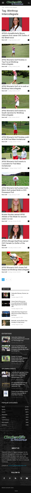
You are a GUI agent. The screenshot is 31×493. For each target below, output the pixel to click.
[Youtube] (26, 478)
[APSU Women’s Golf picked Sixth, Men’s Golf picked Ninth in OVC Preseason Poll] (15, 179)
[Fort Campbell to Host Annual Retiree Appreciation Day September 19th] (6, 385)
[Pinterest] (9, 478)
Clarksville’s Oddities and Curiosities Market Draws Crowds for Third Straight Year (20, 338)
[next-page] (10, 279)
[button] (29, 3)
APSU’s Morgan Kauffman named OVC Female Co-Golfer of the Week (15, 243)
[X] (21, 478)
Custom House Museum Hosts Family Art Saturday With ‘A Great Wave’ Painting (19, 393)
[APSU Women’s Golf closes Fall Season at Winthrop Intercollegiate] (15, 258)
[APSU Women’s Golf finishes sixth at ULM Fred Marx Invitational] (15, 128)
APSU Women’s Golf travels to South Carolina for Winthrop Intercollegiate (14, 113)
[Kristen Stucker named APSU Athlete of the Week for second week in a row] (15, 205)
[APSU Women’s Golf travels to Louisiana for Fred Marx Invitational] (15, 152)
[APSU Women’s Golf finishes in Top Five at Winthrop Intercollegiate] (15, 51)
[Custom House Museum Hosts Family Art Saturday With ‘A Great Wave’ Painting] (6, 393)
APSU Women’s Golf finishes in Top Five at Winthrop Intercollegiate (14, 62)
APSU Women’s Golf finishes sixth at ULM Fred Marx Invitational (15, 138)
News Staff (4, 40)
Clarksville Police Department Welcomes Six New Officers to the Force (19, 313)
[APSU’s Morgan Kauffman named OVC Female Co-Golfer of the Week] (15, 232)
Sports (3, 30)
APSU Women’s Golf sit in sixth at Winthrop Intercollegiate (15, 87)
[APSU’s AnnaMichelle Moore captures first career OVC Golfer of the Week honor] (15, 24)
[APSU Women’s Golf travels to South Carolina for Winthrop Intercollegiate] (15, 102)
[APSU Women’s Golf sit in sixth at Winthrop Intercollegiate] (15, 77)
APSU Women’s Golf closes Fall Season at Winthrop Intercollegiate (15, 268)
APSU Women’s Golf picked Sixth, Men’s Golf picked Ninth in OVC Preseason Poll (15, 190)
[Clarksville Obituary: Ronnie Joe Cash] (6, 295)
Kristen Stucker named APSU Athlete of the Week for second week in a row (14, 216)
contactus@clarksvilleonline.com (17, 465)
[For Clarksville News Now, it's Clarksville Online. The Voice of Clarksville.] (15, 438)
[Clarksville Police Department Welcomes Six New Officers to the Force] (6, 314)
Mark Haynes (5, 168)
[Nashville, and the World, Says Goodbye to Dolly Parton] (6, 323)
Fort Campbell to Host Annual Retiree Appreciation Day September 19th (19, 384)
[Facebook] (4, 478)
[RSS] (15, 478)
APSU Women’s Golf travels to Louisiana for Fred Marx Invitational (14, 163)
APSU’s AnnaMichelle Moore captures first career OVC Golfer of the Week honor (15, 35)
